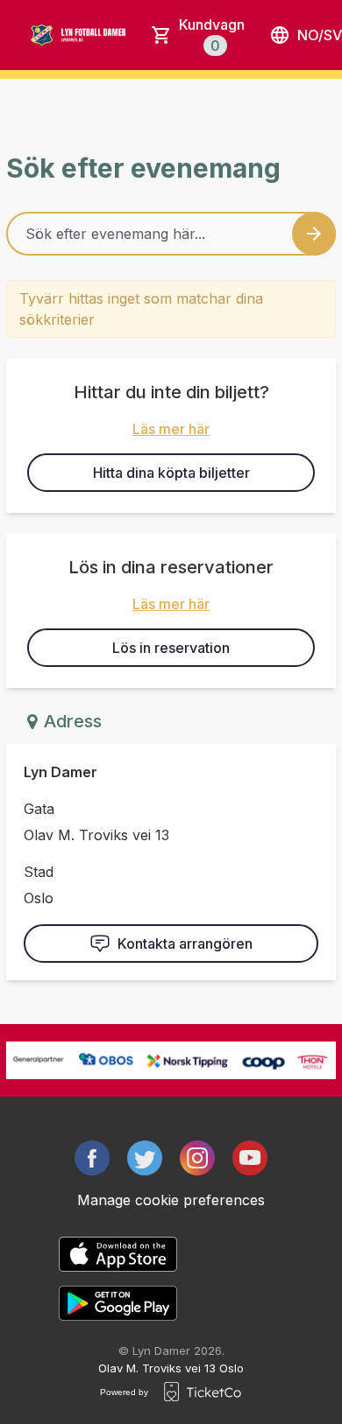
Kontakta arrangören (185, 943)
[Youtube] (249, 1157)
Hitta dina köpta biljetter (171, 472)
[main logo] (88, 35)
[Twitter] (144, 1157)
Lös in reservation (171, 647)
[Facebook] (92, 1157)
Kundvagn (212, 35)
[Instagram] (197, 1157)
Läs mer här (171, 429)
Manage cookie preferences (171, 1200)
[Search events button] (314, 234)
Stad (38, 871)
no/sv (319, 35)
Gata (39, 808)
